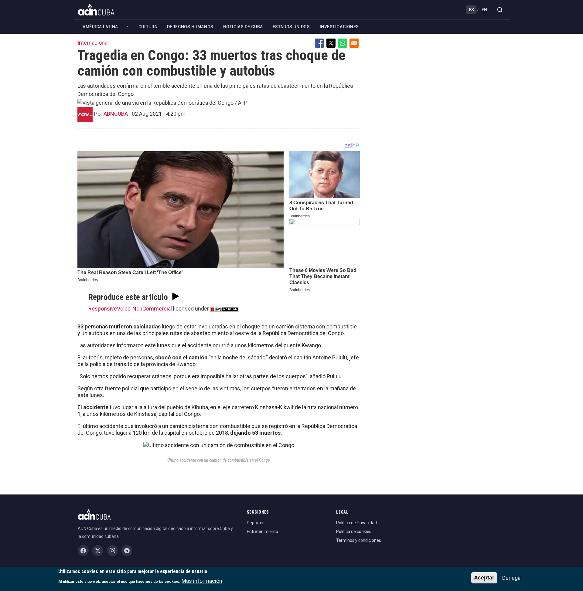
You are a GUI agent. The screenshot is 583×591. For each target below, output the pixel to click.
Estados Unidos (291, 26)
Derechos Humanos (190, 26)
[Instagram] (112, 550)
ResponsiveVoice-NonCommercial (130, 308)
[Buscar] (499, 9)
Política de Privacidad (356, 522)
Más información (202, 580)
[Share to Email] (354, 43)
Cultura (147, 26)
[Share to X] (331, 43)
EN (484, 9)
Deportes (255, 522)
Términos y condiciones (358, 540)
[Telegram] (126, 550)
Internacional (93, 42)
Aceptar (484, 578)
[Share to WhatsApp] (342, 43)
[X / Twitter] (97, 550)
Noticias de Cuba (243, 26)
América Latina (100, 26)
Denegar (512, 578)
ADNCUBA (116, 113)
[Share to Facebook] (319, 43)
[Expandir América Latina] (128, 27)
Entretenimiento (262, 531)
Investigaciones (339, 26)
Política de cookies (353, 531)
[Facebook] (83, 550)
